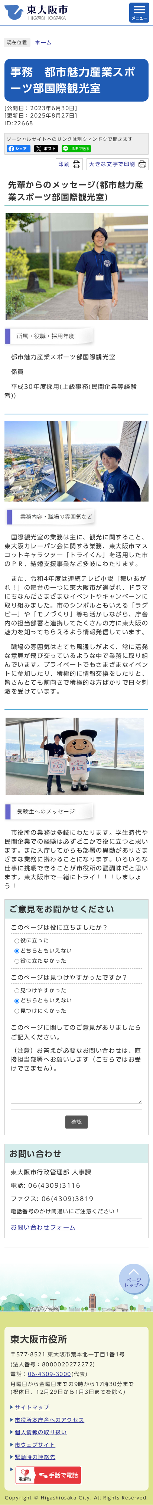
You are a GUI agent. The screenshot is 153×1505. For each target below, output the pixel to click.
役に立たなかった (43, 961)
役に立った (34, 940)
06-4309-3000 (49, 1374)
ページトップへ (134, 1282)
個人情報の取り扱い (41, 1432)
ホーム (43, 42)
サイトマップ (32, 1407)
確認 (76, 1122)
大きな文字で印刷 (112, 164)
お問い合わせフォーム (43, 1227)
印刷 (64, 164)
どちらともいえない (46, 950)
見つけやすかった (43, 990)
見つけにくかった (43, 1010)
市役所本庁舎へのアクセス (49, 1420)
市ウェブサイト (35, 1445)
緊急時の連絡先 (35, 1457)
